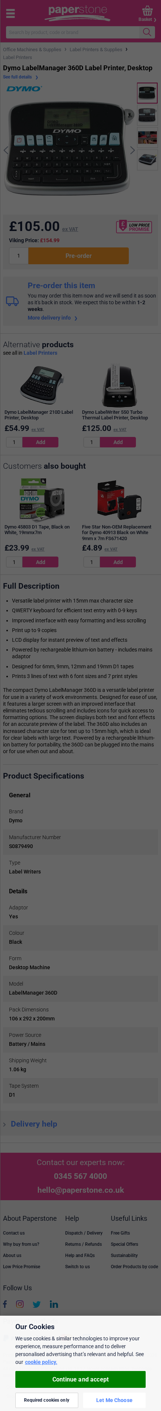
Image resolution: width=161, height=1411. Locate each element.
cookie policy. (41, 1362)
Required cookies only (46, 1400)
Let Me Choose (114, 1400)
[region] (80, 1363)
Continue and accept (80, 1379)
